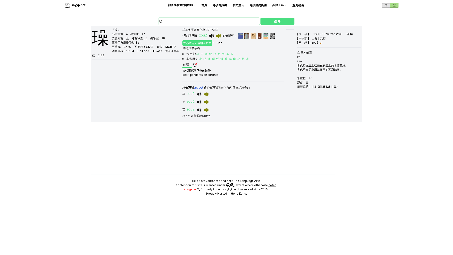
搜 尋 (277, 21)
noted (272, 185)
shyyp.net (190, 189)
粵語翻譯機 (220, 5)
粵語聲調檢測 (258, 5)
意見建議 (298, 5)
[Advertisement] (197, 148)
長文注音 (238, 5)
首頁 (204, 5)
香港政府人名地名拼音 (197, 43)
